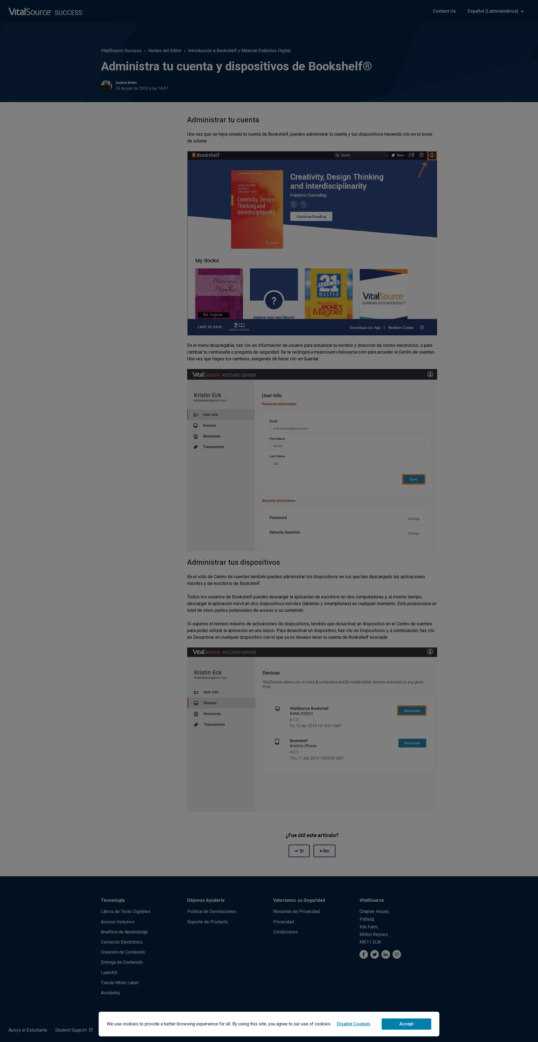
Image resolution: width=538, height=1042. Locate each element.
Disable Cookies (353, 1024)
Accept (406, 1024)
